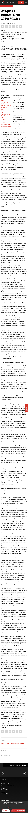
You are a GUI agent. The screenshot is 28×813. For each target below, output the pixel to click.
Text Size (5, 751)
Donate (24, 765)
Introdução (4, 102)
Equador (3, 116)
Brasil (2, 109)
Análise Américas (6, 106)
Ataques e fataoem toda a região (6, 125)
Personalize (5, 810)
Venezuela (4, 123)
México (3, 121)
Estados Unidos (5, 114)
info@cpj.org (3, 795)
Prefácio (3, 101)
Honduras (4, 119)
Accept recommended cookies (18, 810)
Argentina (4, 107)
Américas (3, 743)
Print (4, 746)
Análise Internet (6, 104)
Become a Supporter (14, 765)
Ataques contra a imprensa (13, 743)
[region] (14, 807)
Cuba (2, 112)
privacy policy (8, 807)
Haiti (2, 118)
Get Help (21, 2)
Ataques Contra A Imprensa (6, 6)
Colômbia (4, 111)
